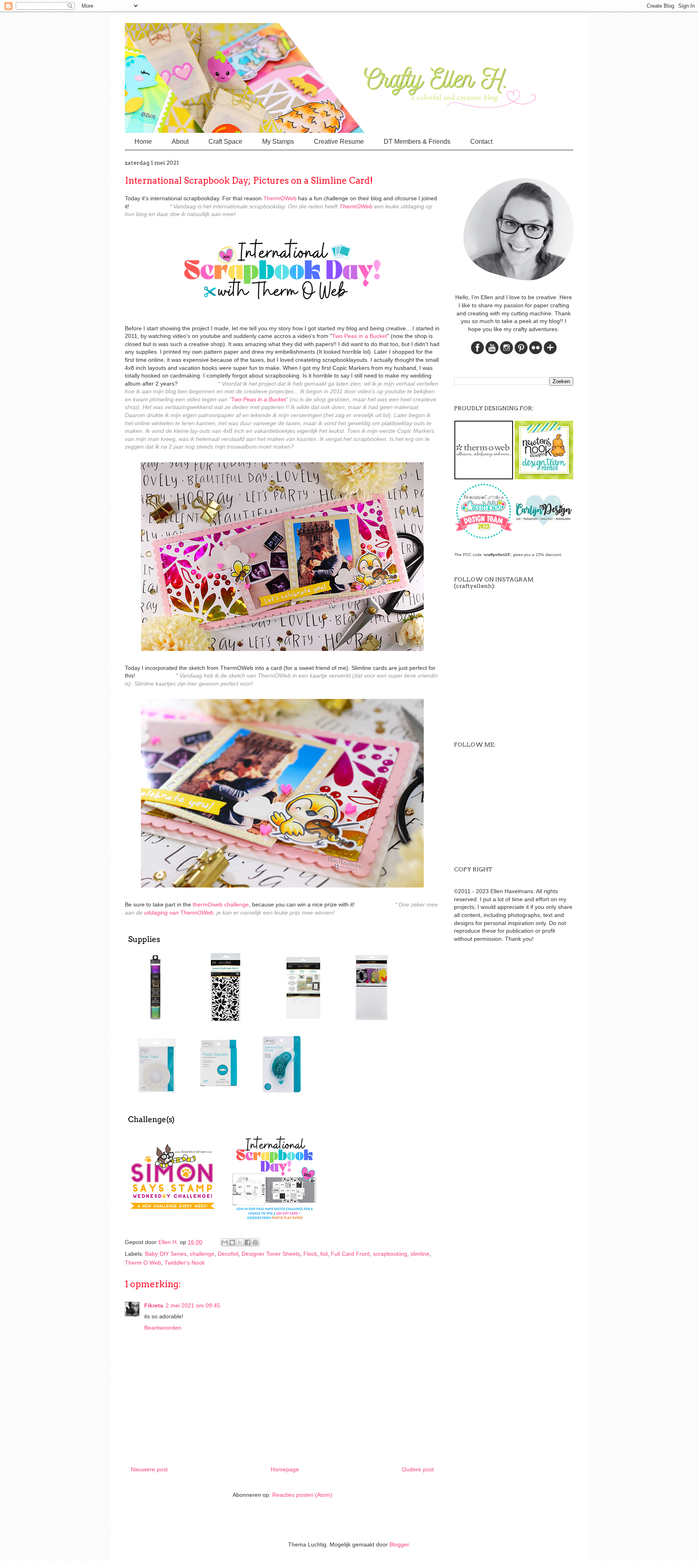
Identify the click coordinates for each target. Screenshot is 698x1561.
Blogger (399, 1544)
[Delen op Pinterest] (255, 1242)
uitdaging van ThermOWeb (178, 912)
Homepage (285, 1469)
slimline (419, 1253)
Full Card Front (350, 1253)
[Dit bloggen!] (232, 1242)
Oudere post (418, 1469)
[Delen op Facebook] (248, 1242)
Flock (310, 1253)
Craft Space (225, 141)
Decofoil (228, 1253)
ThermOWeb (279, 198)
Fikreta (153, 1305)
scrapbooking (390, 1253)
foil (324, 1253)
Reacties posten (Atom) (302, 1495)
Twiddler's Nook (184, 1262)
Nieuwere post (149, 1469)
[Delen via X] (240, 1242)
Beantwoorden (162, 1327)
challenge (202, 1253)
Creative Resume (339, 141)
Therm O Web (143, 1262)
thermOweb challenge (221, 904)
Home (143, 141)
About (180, 141)
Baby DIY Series (166, 1253)
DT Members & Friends (417, 141)
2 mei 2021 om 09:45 (193, 1305)
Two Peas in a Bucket (359, 336)
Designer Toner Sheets (271, 1253)
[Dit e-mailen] (225, 1242)
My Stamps (278, 141)
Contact (481, 141)
